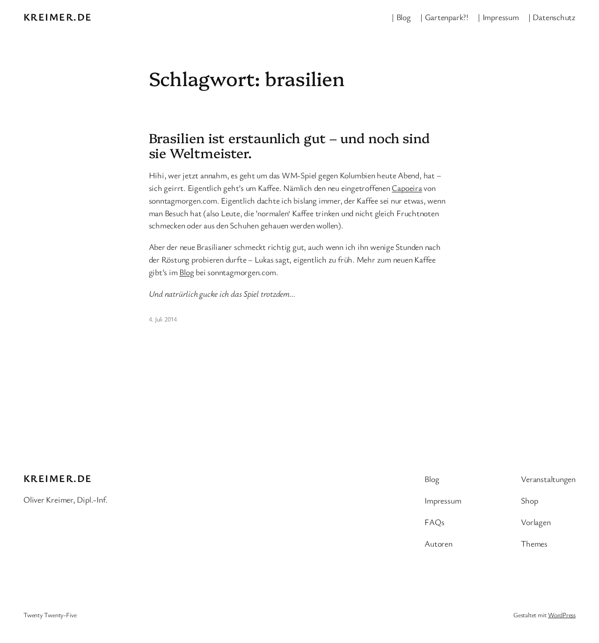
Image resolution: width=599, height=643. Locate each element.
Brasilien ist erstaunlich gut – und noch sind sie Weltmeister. (289, 145)
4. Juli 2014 (163, 318)
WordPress (562, 614)
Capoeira (407, 187)
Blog (186, 272)
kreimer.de (57, 16)
